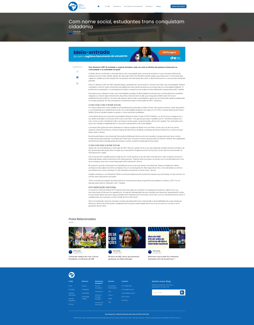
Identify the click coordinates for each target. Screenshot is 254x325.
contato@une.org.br (128, 289)
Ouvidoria (125, 300)
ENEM (110, 298)
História (84, 286)
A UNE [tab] (107, 6)
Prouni (110, 295)
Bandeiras (72, 289)
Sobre (70, 286)
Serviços (71, 304)
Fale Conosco (125, 296)
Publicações (85, 293)
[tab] (98, 6)
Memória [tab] (117, 6)
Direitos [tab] (149, 6)
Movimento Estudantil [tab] (133, 6)
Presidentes (85, 289)
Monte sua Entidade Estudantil (98, 297)
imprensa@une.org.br (128, 293)
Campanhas (99, 291)
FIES (109, 291)
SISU (109, 302)
